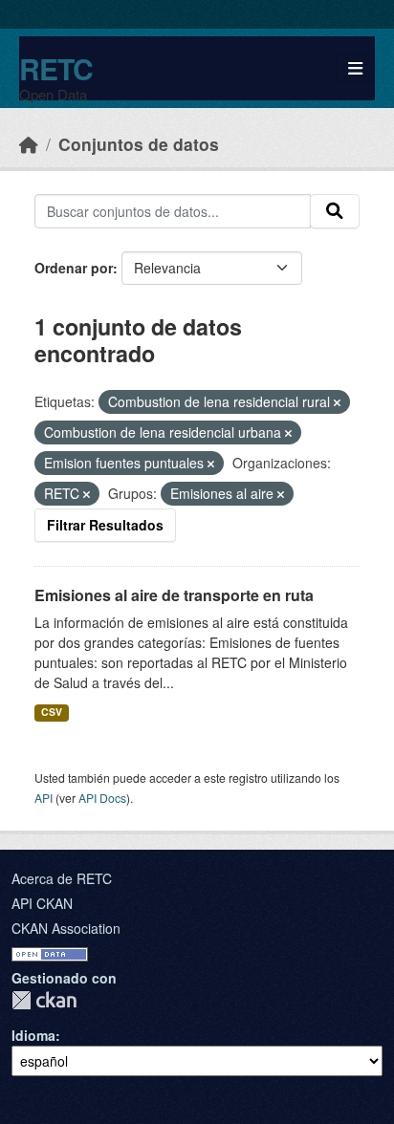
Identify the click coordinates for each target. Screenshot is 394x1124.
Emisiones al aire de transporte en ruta (174, 595)
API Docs (102, 797)
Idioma (33, 1035)
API (43, 797)
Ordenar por (73, 267)
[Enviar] (335, 211)
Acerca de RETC (61, 878)
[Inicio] (28, 144)
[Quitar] (337, 402)
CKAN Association (65, 928)
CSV (51, 711)
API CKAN (42, 903)
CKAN (44, 1000)
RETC (56, 68)
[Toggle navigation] (355, 68)
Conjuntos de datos (138, 144)
